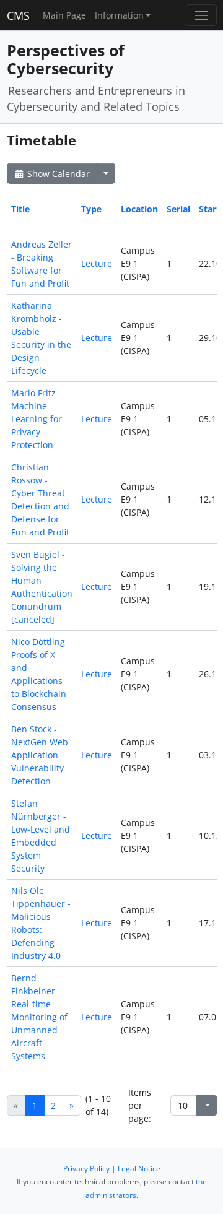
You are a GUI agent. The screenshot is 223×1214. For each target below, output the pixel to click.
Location (139, 209)
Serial (178, 209)
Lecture (96, 263)
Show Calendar (57, 174)
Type (91, 209)
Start (209, 209)
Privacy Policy (86, 1168)
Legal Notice (139, 1168)
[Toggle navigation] (201, 15)
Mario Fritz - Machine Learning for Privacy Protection (36, 419)
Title (20, 209)
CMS (18, 15)
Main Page (64, 15)
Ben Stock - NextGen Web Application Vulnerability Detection (39, 755)
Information (119, 15)
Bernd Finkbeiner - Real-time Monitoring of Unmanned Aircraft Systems (39, 1017)
